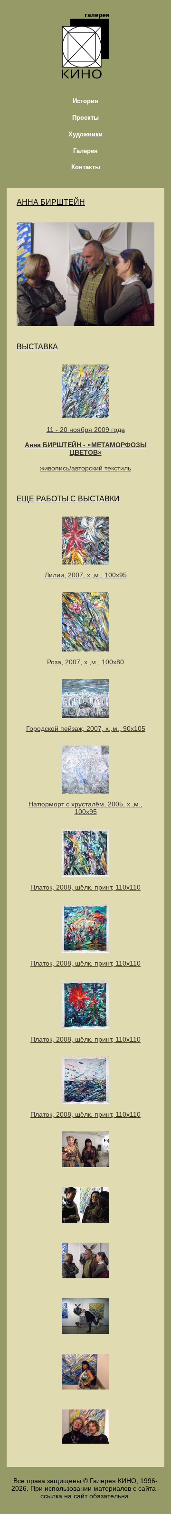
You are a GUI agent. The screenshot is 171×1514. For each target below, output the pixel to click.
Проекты (85, 117)
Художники (85, 134)
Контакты (85, 167)
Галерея (85, 150)
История (85, 101)
